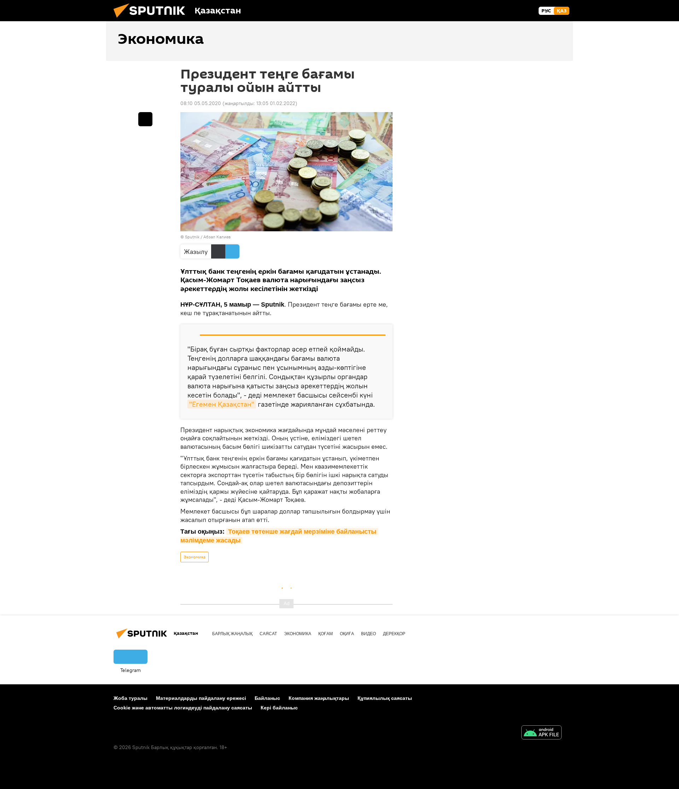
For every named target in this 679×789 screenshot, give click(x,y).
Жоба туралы (130, 698)
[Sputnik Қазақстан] (152, 19)
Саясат (268, 633)
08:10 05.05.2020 (200, 103)
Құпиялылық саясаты (385, 698)
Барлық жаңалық (232, 633)
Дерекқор (394, 633)
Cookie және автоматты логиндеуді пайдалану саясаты (183, 707)
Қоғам (325, 633)
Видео (368, 633)
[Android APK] (541, 733)
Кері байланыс (279, 707)
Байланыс (267, 698)
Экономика (194, 556)
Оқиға (347, 633)
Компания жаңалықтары (319, 698)
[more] (145, 119)
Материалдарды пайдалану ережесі (201, 698)
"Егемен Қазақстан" (221, 404)
